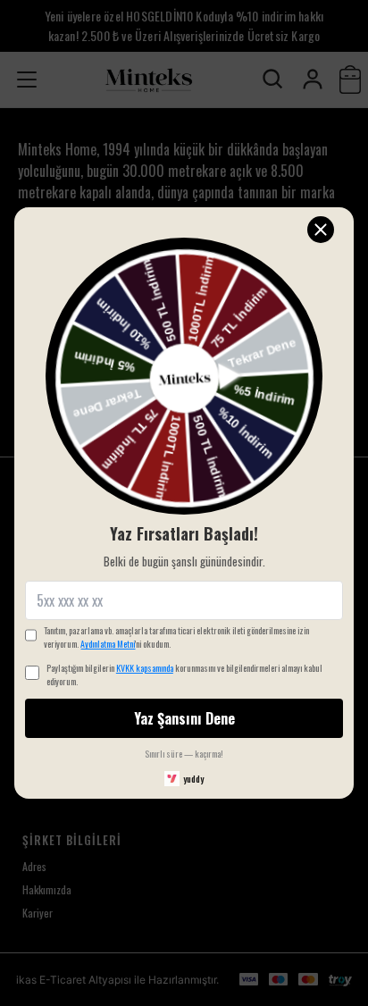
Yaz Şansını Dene (184, 718)
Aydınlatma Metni (107, 643)
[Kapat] (320, 229)
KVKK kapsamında (144, 668)
